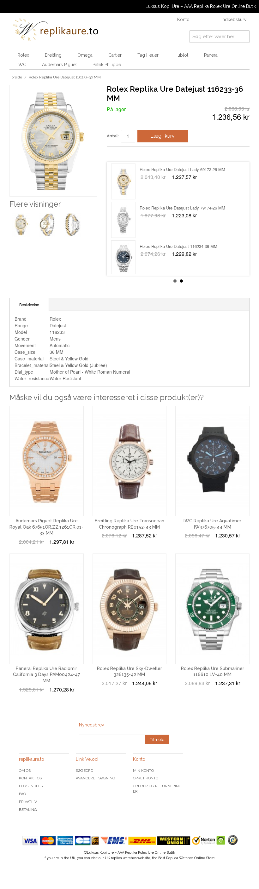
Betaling (28, 809)
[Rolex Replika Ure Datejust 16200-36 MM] (123, 220)
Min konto (143, 770)
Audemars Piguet (59, 64)
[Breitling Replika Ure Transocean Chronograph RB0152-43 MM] (130, 461)
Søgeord (84, 770)
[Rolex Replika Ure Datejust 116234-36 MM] (123, 181)
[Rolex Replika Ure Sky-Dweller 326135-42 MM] (130, 608)
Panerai (211, 55)
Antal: (113, 136)
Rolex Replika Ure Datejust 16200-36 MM (177, 208)
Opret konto (145, 778)
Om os (25, 770)
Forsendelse (32, 786)
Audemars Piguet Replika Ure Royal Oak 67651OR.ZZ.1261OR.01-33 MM (46, 527)
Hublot (181, 55)
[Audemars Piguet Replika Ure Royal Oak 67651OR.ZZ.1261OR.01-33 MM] (46, 461)
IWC (21, 64)
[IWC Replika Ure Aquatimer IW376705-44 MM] (212, 461)
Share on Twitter (130, 154)
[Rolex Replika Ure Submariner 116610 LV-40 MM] (212, 608)
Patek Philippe (107, 64)
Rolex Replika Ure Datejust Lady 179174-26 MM (183, 246)
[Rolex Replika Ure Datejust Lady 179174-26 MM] (123, 258)
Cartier (115, 55)
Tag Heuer (148, 55)
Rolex (23, 55)
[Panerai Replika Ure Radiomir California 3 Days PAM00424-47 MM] (46, 608)
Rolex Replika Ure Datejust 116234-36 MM (178, 169)
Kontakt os (30, 778)
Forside (15, 77)
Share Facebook (118, 154)
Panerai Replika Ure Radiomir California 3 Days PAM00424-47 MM (46, 674)
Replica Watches (179, 858)
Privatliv (28, 802)
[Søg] (243, 36)
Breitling (53, 55)
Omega (85, 55)
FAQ (22, 794)
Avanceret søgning (95, 778)
